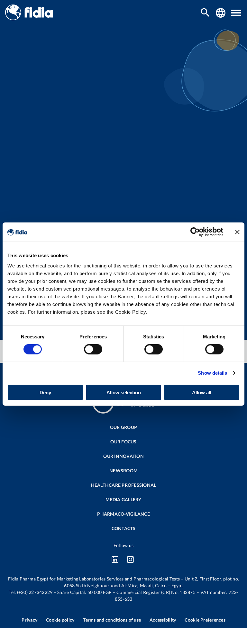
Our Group (123, 427)
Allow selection (123, 392)
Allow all (201, 392)
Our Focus (123, 441)
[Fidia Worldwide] (220, 13)
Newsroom (123, 470)
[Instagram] (130, 559)
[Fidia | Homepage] (29, 18)
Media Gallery (123, 499)
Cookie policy (60, 620)
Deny (45, 392)
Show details (212, 373)
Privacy (29, 620)
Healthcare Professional (123, 485)
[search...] (205, 13)
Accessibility (163, 620)
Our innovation (123, 456)
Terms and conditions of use (112, 620)
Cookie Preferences (205, 620)
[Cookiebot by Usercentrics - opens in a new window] (195, 232)
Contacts (124, 528)
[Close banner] (237, 232)
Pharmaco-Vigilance (123, 514)
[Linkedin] (115, 559)
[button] (236, 13)
